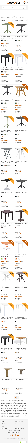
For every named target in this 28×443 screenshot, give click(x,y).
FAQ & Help (3, 426)
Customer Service (19, 421)
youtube (18, 435)
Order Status (4, 424)
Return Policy (18, 426)
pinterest (12, 435)
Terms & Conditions (19, 428)
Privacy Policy (4, 428)
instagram (15, 435)
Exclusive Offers (19, 424)
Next (18, 397)
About (2, 421)
